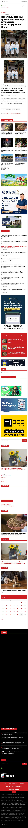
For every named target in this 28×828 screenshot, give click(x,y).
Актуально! (3, 12)
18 (6, 611)
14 (17, 608)
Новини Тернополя (6, 504)
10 (2, 608)
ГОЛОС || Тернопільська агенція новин (13, 113)
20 (14, 611)
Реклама (8, 786)
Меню (25, 6)
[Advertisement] (14, 649)
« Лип (2, 619)
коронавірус (8, 109)
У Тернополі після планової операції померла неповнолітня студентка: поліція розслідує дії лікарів (13, 265)
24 (3, 614)
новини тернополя (16, 109)
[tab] (6, 335)
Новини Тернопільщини (7, 506)
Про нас (5, 783)
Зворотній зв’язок (13, 783)
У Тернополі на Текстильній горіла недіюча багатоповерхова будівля (10, 259)
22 (21, 611)
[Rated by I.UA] (14, 768)
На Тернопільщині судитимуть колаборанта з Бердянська (14, 241)
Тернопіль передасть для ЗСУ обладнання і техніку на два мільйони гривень (14, 236)
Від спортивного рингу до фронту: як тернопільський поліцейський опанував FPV (13, 290)
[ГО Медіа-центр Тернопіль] (14, 775)
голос (3, 109)
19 (10, 611)
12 (10, 608)
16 (25, 608)
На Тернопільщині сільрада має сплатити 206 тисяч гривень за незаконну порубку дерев (12, 284)
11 (6, 608)
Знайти (24, 440)
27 (14, 614)
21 (17, 611)
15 (21, 608)
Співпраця (22, 783)
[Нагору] (14, 792)
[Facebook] (2, 2)
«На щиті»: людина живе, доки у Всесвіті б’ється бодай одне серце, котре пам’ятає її (14, 247)
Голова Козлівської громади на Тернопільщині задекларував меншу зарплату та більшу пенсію (12, 272)
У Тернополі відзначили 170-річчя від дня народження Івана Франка (21, 149)
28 (17, 614)
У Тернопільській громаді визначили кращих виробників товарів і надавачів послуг (14, 253)
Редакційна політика (14, 789)
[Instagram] (5, 2)
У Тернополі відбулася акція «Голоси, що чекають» (20, 164)
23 (25, 611)
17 (2, 611)
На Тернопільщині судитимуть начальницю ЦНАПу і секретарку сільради (12, 278)
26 (10, 614)
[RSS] (7, 2)
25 (6, 614)
